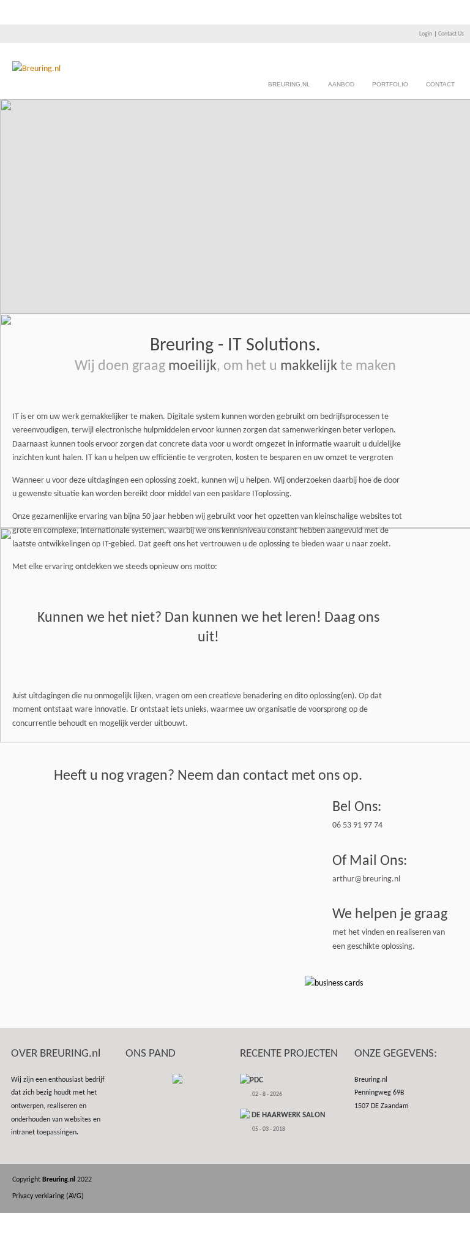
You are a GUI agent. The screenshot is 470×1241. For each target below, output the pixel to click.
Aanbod (341, 84)
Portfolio (390, 84)
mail (449, 1180)
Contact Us (451, 34)
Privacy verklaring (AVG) (48, 1196)
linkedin (431, 1180)
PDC (256, 1080)
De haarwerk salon (288, 1115)
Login (425, 34)
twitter (413, 1180)
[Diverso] (36, 69)
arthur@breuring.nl (366, 879)
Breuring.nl (289, 84)
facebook (394, 1180)
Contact (440, 84)
